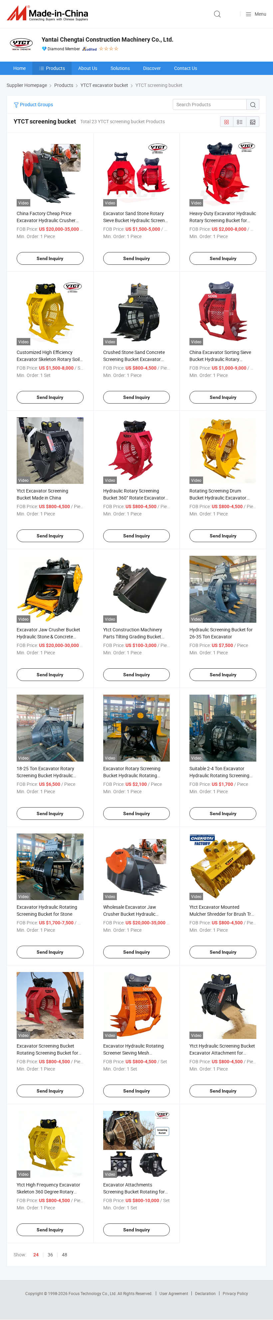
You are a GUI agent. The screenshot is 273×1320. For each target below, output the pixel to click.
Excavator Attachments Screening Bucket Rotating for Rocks (134, 1191)
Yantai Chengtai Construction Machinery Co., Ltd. (107, 39)
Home (19, 68)
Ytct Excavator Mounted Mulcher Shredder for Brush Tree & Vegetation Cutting (222, 914)
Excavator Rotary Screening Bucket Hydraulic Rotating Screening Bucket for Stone (131, 775)
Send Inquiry (50, 258)
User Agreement (173, 1293)
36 (50, 1254)
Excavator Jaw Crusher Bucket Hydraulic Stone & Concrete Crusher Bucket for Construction (50, 636)
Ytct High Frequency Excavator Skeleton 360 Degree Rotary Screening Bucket (48, 1191)
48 (64, 1254)
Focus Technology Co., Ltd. (93, 1293)
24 (36, 1254)
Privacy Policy (235, 1293)
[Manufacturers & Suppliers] (49, 13)
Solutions (120, 68)
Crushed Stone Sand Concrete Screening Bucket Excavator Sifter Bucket (134, 359)
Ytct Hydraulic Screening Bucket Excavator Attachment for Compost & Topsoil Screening (222, 1053)
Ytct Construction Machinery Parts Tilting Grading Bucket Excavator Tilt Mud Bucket (132, 636)
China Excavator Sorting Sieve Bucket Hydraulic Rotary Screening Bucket (220, 359)
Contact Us (185, 68)
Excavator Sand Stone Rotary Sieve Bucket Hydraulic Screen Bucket (134, 220)
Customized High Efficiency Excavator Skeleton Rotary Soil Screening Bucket (48, 359)
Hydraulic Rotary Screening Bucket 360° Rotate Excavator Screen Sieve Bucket (134, 498)
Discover (152, 68)
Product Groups (36, 104)
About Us (87, 68)
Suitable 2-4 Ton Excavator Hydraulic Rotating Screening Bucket (219, 775)
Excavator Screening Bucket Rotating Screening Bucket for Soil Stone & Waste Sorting (47, 1053)
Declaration (205, 1293)
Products (55, 68)
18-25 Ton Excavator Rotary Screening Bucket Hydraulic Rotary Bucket (45, 775)
